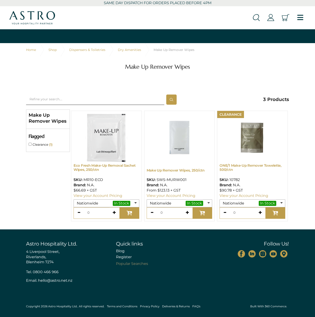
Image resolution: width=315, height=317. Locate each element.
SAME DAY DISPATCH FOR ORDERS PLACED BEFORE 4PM (157, 3)
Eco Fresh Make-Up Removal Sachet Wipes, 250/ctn (104, 167)
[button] (106, 203)
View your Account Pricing (98, 195)
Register (124, 257)
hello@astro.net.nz (55, 280)
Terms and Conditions (122, 306)
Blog (120, 251)
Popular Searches (132, 263)
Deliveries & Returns (176, 306)
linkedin (252, 253)
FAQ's (196, 306)
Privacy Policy (150, 306)
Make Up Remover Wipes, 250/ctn (176, 170)
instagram (262, 253)
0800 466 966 (46, 272)
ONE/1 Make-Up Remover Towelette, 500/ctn (250, 167)
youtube (273, 253)
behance (283, 253)
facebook (241, 253)
